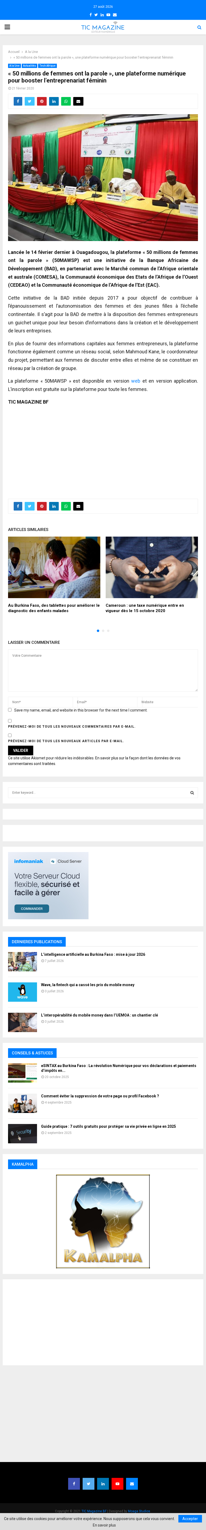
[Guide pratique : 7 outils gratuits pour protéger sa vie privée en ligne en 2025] (22, 1133)
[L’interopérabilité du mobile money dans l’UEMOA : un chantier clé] (22, 1022)
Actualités (29, 65)
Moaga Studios (139, 1511)
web (135, 381)
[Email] (132, 1484)
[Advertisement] (103, 449)
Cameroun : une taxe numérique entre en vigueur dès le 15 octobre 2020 (145, 608)
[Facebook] (74, 1484)
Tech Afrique (47, 65)
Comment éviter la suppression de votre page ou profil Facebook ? (100, 1096)
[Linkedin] (103, 1484)
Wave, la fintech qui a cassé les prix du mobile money (87, 985)
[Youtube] (117, 1484)
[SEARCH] (192, 792)
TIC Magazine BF (94, 1511)
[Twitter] (88, 1484)
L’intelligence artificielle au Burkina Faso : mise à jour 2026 (93, 954)
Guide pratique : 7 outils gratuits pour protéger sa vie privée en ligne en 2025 (108, 1126)
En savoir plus (104, 1525)
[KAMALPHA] (103, 1222)
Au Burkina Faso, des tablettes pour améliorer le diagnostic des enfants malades (54, 608)
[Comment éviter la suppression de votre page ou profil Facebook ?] (22, 1103)
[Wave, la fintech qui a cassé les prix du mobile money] (22, 992)
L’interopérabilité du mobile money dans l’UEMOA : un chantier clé (99, 1015)
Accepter (190, 1519)
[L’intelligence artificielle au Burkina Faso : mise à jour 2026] (22, 961)
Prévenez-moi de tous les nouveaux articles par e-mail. (66, 741)
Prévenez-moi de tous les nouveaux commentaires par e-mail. (72, 726)
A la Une (14, 65)
